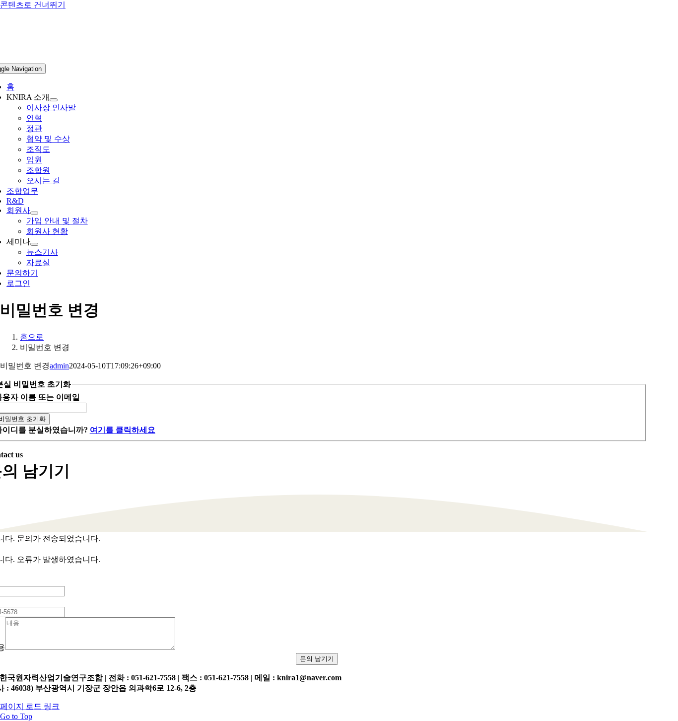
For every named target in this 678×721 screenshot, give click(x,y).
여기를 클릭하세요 (122, 430)
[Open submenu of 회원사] (34, 213)
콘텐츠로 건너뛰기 (33, 4)
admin (59, 365)
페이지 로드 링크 (30, 706)
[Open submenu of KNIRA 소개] (54, 99)
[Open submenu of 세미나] (34, 244)
